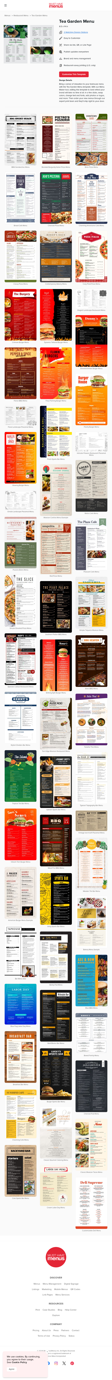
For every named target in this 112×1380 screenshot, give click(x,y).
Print (38, 1310)
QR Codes (75, 1289)
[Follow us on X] (64, 1363)
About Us (46, 1330)
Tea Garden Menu (39, 16)
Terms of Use (44, 1336)
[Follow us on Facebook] (48, 1363)
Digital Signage (71, 1284)
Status (71, 1336)
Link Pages (47, 1295)
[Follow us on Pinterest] (72, 1363)
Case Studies (49, 1310)
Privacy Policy (59, 1336)
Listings (35, 1289)
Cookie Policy (19, 1362)
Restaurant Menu (21, 16)
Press (56, 1330)
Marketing (46, 1289)
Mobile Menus (61, 1289)
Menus (8, 16)
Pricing (36, 1330)
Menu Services (62, 1295)
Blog (60, 1310)
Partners (65, 1330)
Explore (56, 1315)
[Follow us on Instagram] (56, 1363)
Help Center (70, 1310)
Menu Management (52, 1284)
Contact (75, 1330)
